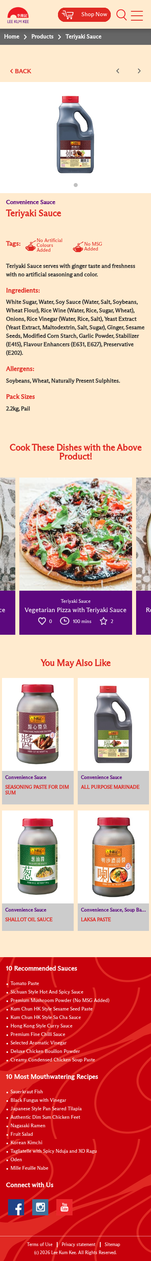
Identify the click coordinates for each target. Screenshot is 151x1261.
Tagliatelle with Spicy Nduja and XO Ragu (53, 1151)
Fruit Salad (21, 1134)
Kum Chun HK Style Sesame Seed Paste (51, 1009)
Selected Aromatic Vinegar (38, 1043)
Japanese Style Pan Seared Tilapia (46, 1109)
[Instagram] (40, 1207)
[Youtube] (64, 1207)
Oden (16, 1160)
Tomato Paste (24, 983)
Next (137, 71)
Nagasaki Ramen (28, 1126)
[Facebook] (16, 1207)
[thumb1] (75, 534)
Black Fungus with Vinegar (38, 1100)
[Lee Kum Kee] (18, 17)
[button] (121, 15)
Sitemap (112, 1244)
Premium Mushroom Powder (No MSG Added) (60, 1000)
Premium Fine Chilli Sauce (37, 1034)
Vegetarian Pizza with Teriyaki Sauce (75, 610)
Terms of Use (39, 1244)
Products (42, 37)
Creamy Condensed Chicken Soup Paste (52, 1060)
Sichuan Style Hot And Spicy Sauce (46, 992)
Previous (119, 71)
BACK (23, 71)
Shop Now (94, 14)
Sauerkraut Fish (26, 1092)
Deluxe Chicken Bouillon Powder (45, 1051)
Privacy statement (78, 1244)
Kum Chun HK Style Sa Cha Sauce (45, 1017)
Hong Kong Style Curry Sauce (41, 1026)
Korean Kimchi (26, 1143)
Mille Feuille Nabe (29, 1168)
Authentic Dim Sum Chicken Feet (45, 1117)
